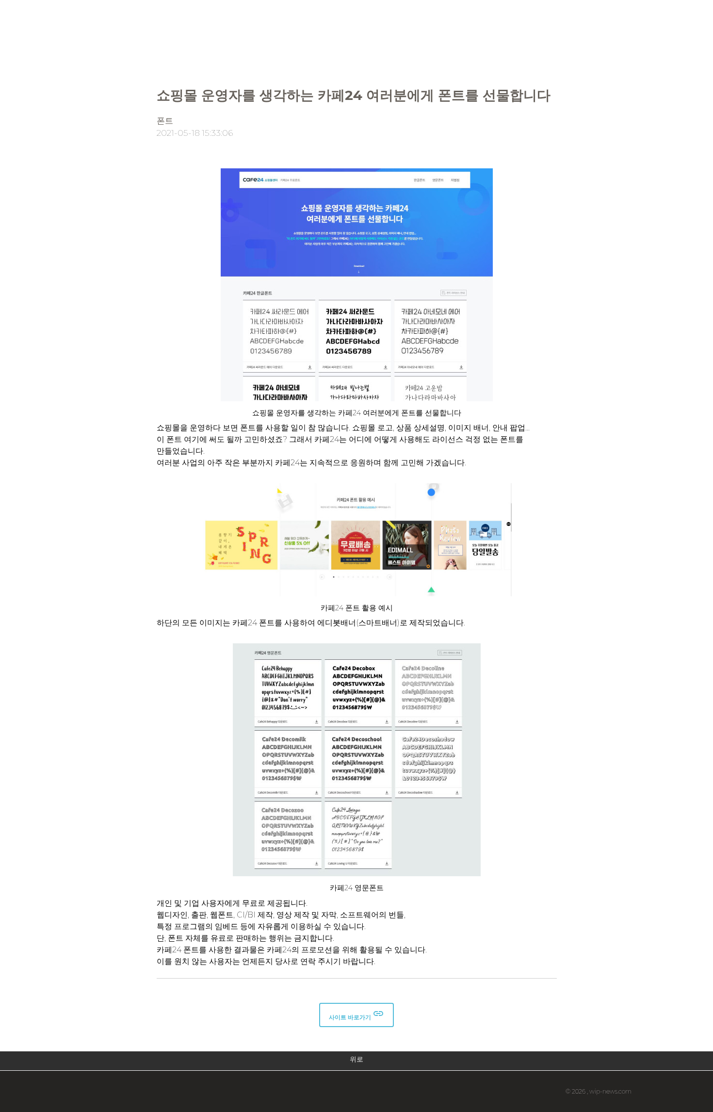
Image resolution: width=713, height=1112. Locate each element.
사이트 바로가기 (356, 1014)
